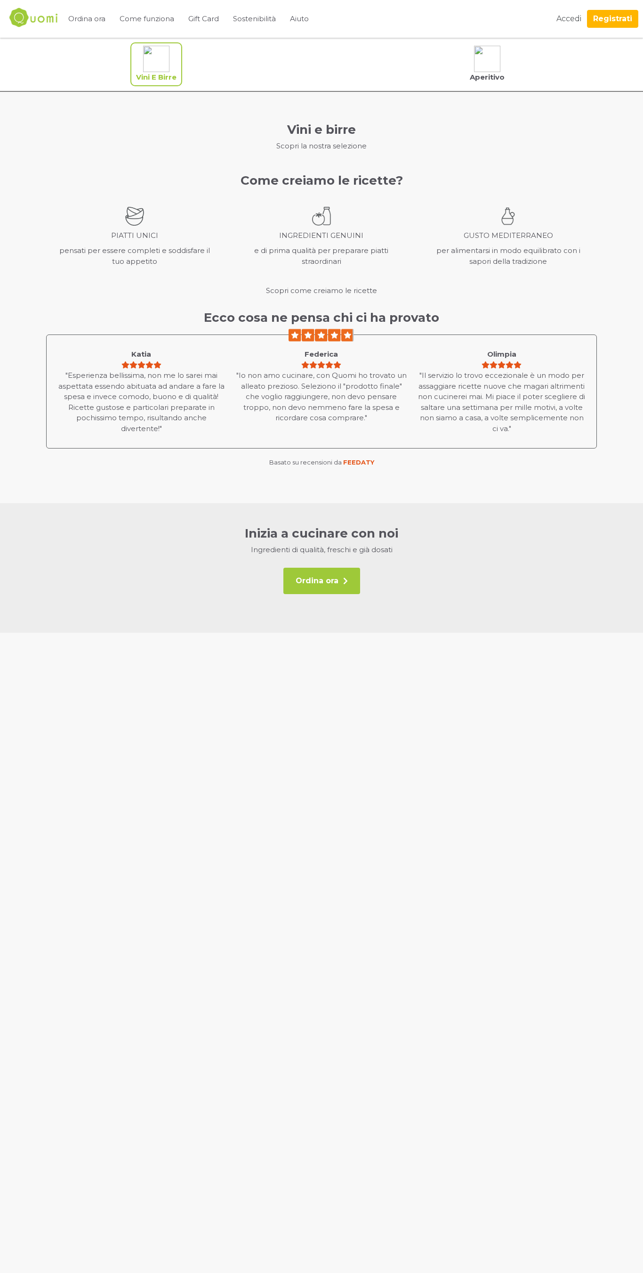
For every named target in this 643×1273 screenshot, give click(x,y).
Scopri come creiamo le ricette (321, 290)
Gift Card (203, 18)
